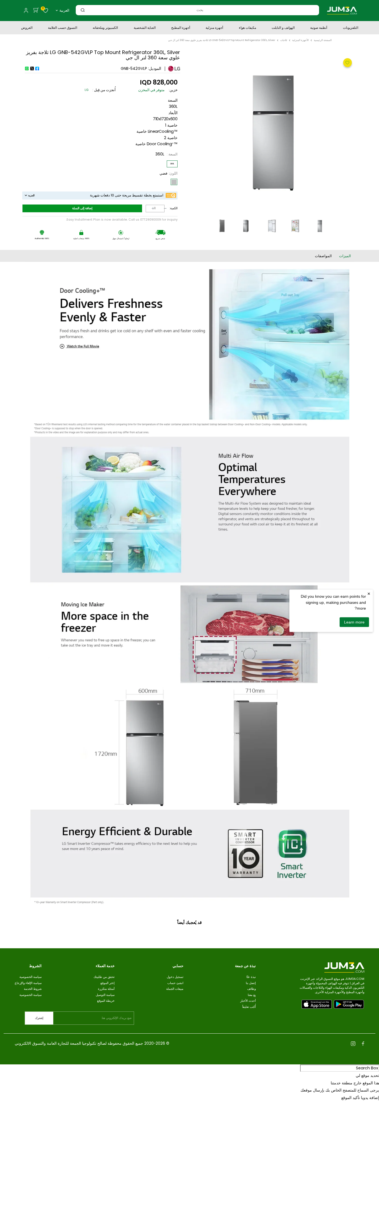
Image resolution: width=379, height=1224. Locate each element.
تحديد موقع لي (367, 1075)
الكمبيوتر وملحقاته (105, 28)
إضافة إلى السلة (82, 208)
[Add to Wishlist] (347, 62)
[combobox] (200, 10)
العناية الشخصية (145, 28)
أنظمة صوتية (318, 28)
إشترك (39, 1018)
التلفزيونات (350, 28)
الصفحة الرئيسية (323, 40)
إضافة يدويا (370, 1097)
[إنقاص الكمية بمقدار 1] (161, 208)
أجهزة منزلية (214, 28)
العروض (26, 28)
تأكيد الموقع (350, 1097)
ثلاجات (283, 40)
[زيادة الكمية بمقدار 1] (149, 208)
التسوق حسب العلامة (62, 28)
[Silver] (173, 182)
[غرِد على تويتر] (32, 68)
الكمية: (174, 208)
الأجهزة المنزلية (300, 40)
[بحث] (83, 10)
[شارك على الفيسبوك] (37, 68)
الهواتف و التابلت (283, 28)
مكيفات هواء (247, 28)
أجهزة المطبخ (180, 28)
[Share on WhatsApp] (27, 68)
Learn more (354, 622)
